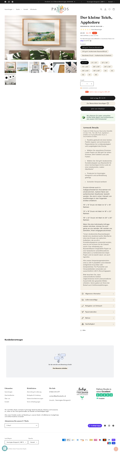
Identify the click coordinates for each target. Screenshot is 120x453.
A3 (112, 71)
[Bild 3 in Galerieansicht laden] (34, 67)
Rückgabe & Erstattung (34, 395)
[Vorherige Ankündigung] (38, 2)
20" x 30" (96, 67)
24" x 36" (107, 67)
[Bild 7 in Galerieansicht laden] (10, 79)
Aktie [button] (84, 330)
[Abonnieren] (36, 425)
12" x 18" (105, 63)
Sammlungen (8, 392)
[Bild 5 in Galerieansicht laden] (58, 67)
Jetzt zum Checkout (98, 109)
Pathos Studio (12, 448)
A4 (105, 71)
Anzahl (82, 80)
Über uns (7, 398)
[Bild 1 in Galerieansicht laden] (10, 67)
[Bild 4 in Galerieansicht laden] (46, 67)
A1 (89, 75)
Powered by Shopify (21, 448)
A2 (83, 75)
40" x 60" (96, 71)
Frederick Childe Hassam (91, 26)
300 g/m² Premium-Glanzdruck (92, 47)
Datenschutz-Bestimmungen (35, 398)
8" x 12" (94, 63)
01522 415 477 (54, 392)
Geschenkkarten (9, 395)
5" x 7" (84, 63)
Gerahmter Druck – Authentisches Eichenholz (96, 55)
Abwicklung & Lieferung (34, 392)
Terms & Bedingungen (33, 402)
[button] (9, 9)
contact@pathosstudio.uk (57, 396)
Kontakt (7, 402)
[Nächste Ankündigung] (81, 2)
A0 (96, 75)
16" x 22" (85, 67)
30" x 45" (85, 71)
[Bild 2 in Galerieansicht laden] (22, 67)
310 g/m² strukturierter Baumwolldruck (94, 51)
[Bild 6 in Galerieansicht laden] (71, 67)
